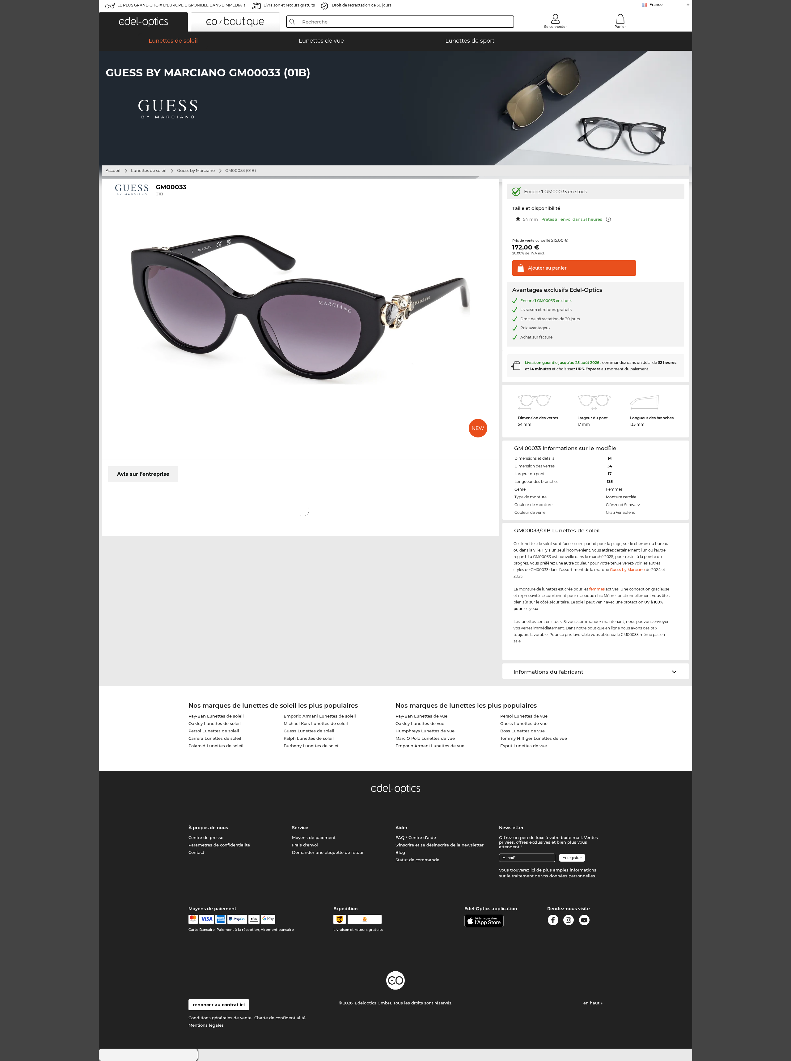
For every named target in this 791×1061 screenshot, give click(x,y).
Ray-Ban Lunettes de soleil (216, 716)
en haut (592, 1002)
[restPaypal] (237, 919)
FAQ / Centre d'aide (416, 837)
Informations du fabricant (548, 672)
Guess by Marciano (196, 170)
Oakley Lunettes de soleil (214, 723)
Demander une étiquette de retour (328, 852)
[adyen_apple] (254, 919)
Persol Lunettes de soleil (213, 730)
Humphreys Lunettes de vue (425, 730)
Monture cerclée (621, 497)
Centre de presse (205, 837)
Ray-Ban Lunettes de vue (421, 716)
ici (533, 869)
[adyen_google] (268, 919)
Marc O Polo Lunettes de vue (425, 738)
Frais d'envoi (305, 844)
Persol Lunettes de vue (524, 716)
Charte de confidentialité (280, 1017)
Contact (196, 852)
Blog (400, 852)
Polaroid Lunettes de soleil (215, 745)
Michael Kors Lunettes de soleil (316, 723)
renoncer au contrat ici (219, 1005)
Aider (402, 827)
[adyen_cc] (193, 919)
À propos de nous (208, 827)
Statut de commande (417, 859)
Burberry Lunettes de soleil (312, 745)
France (655, 4)
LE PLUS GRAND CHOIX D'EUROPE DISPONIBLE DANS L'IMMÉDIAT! (181, 5)
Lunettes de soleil (149, 170)
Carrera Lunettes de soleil (214, 738)
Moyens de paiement (314, 837)
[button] (143, 22)
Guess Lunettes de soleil (309, 730)
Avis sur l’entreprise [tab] (143, 474)
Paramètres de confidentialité (219, 844)
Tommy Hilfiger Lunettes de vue (533, 738)
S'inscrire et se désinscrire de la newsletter (440, 844)
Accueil (113, 170)
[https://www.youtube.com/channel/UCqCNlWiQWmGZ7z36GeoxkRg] (584, 921)
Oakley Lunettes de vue (420, 723)
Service (300, 827)
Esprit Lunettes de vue (523, 745)
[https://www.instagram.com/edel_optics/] (568, 921)
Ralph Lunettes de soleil (309, 738)
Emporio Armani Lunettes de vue (430, 745)
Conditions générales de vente (220, 1017)
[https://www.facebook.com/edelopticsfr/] (553, 921)
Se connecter (555, 26)
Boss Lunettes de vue (522, 730)
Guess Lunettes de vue (524, 723)
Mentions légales (206, 1025)
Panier (620, 26)
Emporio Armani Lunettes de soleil (320, 716)
